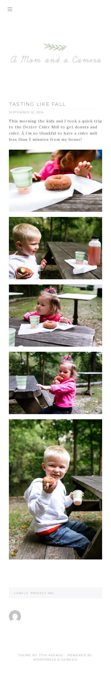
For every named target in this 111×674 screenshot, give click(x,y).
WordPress (44, 659)
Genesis (69, 659)
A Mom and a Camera (55, 54)
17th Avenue (51, 655)
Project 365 (42, 593)
